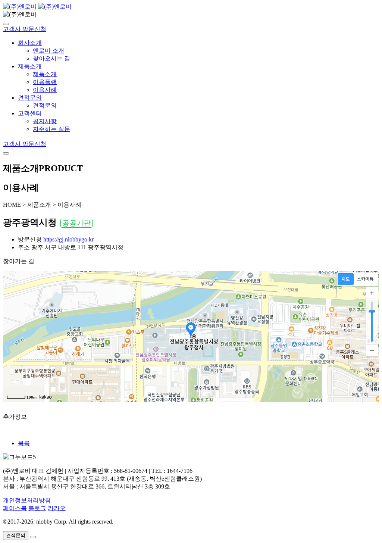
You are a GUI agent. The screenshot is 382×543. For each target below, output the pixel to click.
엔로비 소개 (48, 50)
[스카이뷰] (365, 279)
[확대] (372, 293)
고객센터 (30, 113)
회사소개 (30, 43)
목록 (24, 443)
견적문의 (30, 97)
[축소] (372, 350)
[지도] (346, 279)
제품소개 (30, 66)
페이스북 (15, 508)
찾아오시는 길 (51, 58)
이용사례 (45, 90)
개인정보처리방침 (27, 500)
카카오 (57, 508)
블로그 (37, 508)
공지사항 (45, 121)
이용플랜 (45, 82)
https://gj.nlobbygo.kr (68, 239)
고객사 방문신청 (24, 29)
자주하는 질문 (51, 129)
